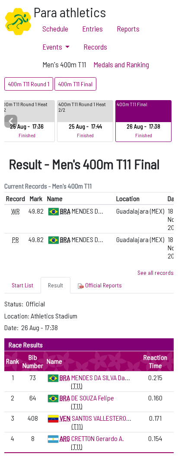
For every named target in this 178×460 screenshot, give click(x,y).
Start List (22, 285)
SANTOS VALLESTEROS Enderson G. (117, 418)
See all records (155, 272)
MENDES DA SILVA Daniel (102, 377)
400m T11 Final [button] (75, 84)
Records (95, 46)
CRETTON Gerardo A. (97, 438)
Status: (14, 303)
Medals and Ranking (121, 64)
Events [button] (52, 46)
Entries (92, 28)
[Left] (10, 121)
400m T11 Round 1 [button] (28, 84)
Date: (12, 327)
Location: (17, 315)
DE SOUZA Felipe (92, 398)
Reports (128, 28)
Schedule (55, 28)
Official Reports (103, 285)
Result (55, 285)
